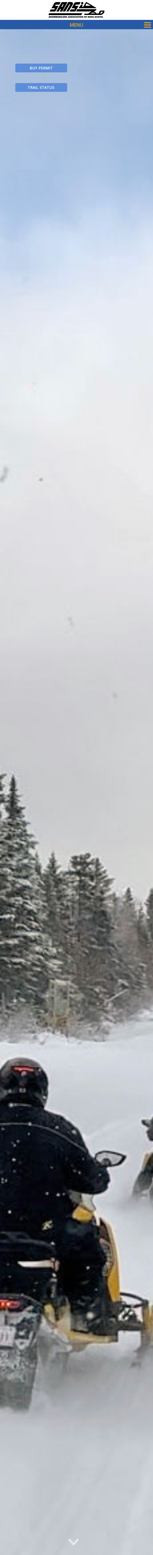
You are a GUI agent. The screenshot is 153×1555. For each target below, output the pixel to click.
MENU (76, 24)
